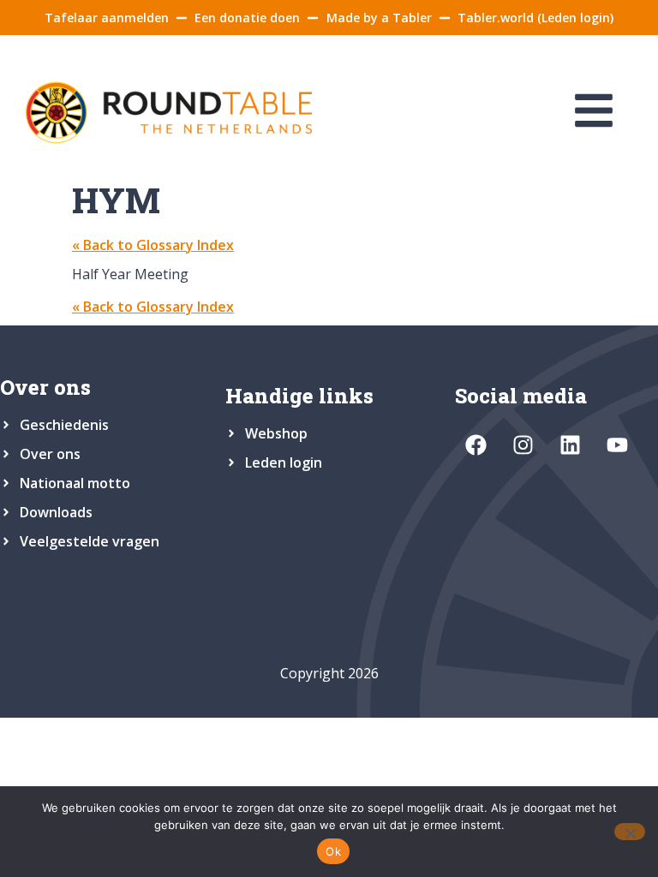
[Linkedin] (570, 444)
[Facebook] (476, 444)
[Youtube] (617, 444)
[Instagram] (523, 444)
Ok (333, 851)
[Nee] (629, 831)
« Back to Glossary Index (153, 245)
